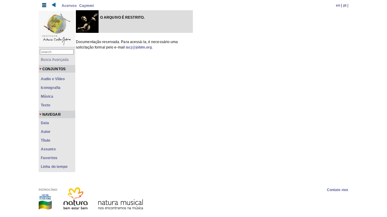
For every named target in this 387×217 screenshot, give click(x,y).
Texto (45, 105)
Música (47, 96)
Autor (46, 132)
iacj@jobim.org (139, 47)
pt (344, 5)
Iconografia (50, 88)
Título (45, 140)
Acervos (69, 6)
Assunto (48, 149)
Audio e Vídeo (53, 79)
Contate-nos (337, 190)
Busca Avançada (55, 60)
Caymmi (86, 6)
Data (45, 123)
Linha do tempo (54, 167)
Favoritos (49, 158)
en (338, 5)
